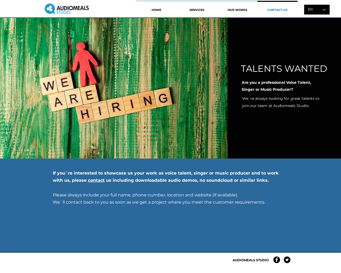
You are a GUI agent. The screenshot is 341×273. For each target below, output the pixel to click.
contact (96, 180)
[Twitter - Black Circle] (287, 259)
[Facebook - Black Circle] (276, 259)
